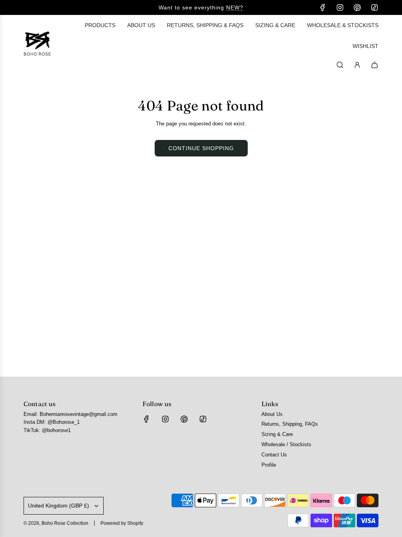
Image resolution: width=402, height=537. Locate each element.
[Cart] (374, 65)
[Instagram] (340, 7)
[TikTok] (374, 7)
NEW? (234, 7)
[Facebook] (322, 7)
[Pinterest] (357, 7)
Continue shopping (201, 148)
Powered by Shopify (121, 523)
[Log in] (357, 65)
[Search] (340, 65)
